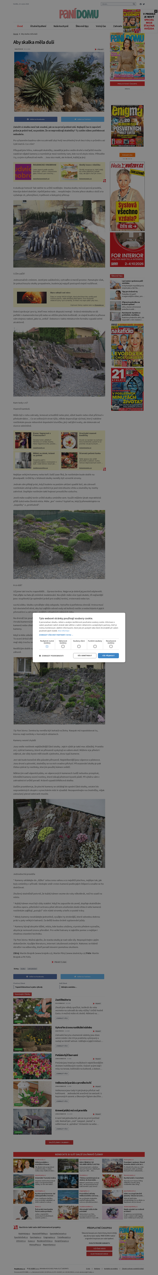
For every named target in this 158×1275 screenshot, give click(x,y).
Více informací (63, 631)
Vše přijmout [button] (108, 655)
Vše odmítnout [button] (85, 655)
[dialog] (79, 637)
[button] (79, 635)
